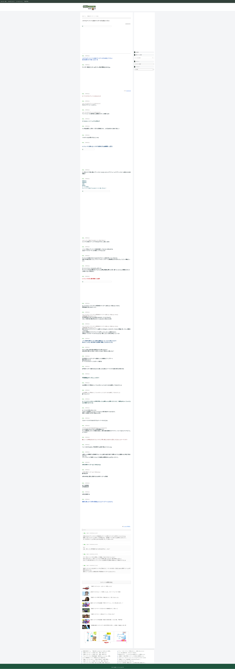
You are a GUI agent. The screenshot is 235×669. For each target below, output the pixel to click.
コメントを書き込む (106, 582)
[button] (153, 58)
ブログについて (11, 1)
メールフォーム (19, 1)
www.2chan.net (128, 90)
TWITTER (26, 1)
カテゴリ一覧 (3, 1)
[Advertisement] (106, 80)
